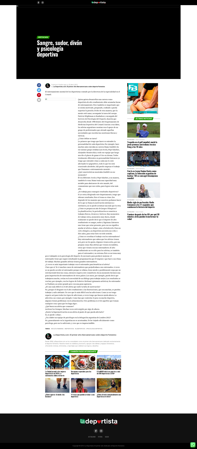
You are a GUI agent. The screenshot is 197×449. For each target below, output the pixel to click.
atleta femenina (58, 328)
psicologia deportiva (94, 328)
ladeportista (80, 328)
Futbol (100, 437)
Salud (107, 437)
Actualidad (92, 437)
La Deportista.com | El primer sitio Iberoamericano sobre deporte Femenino (79, 86)
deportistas (69, 328)
